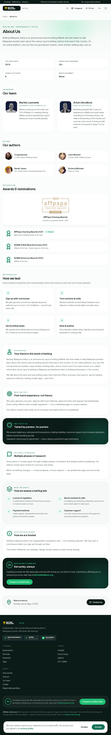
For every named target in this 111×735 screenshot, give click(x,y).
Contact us (97, 602)
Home (5, 17)
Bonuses (6, 654)
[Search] (67, 8)
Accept (98, 727)
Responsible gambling (11, 688)
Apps (5, 662)
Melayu (91, 8)
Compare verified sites (19, 582)
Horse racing (63, 654)
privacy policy (27, 728)
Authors (6, 677)
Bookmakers (8, 650)
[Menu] (105, 8)
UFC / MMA (62, 662)
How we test (7, 673)
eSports (61, 658)
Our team (6, 681)
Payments (7, 658)
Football (61, 650)
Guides (5, 684)
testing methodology (72, 715)
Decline (84, 727)
